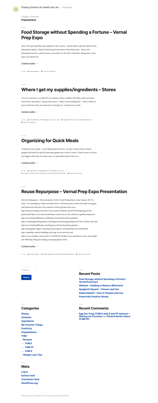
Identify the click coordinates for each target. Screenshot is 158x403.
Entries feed (28, 375)
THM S (28, 351)
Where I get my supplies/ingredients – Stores (68, 89)
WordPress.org (29, 383)
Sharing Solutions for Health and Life (40, 7)
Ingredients (33, 171)
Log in (24, 371)
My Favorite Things (32, 324)
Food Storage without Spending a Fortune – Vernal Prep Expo (74, 34)
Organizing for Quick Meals (50, 140)
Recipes (27, 339)
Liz (24, 71)
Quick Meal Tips (60, 173)
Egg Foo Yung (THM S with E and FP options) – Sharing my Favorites (104, 315)
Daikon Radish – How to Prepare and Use (101, 293)
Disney (25, 313)
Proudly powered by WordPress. (58, 396)
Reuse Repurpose (49, 254)
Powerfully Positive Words (93, 296)
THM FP (29, 347)
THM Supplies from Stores (69, 120)
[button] (16, 9)
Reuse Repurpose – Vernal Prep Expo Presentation (74, 191)
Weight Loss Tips (50, 120)
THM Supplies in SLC (85, 120)
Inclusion (26, 317)
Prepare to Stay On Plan (31, 173)
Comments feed (30, 379)
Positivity (26, 328)
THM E (28, 343)
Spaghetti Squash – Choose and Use (99, 289)
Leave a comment (49, 71)
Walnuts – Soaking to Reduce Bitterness (101, 285)
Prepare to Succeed (47, 173)
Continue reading (29, 63)
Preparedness (34, 71)
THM (41, 120)
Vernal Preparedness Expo (65, 254)
